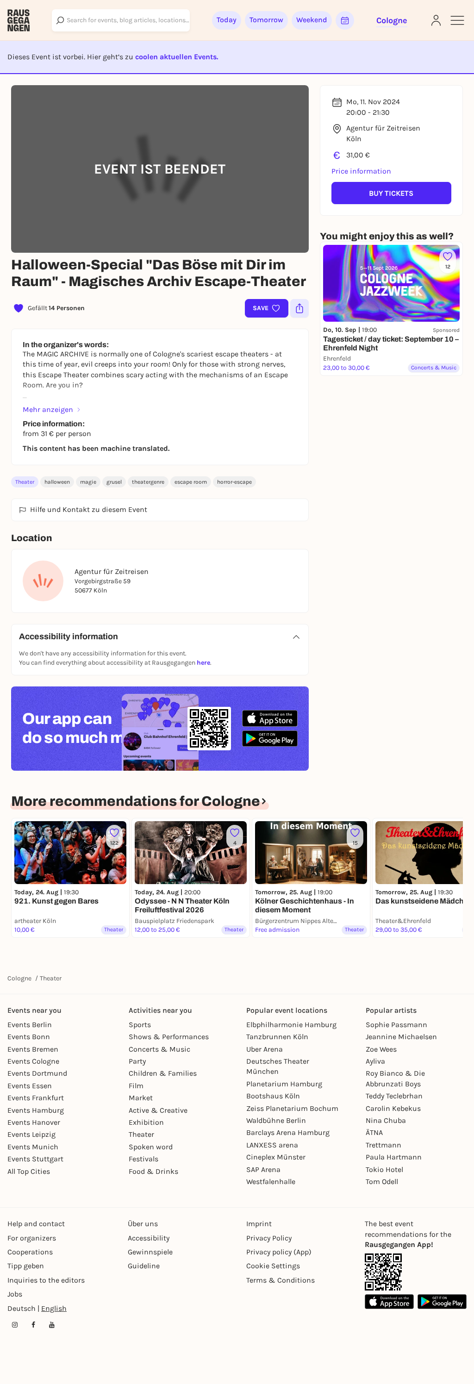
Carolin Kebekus (393, 1108)
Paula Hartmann (394, 1157)
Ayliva (375, 1061)
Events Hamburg (35, 1110)
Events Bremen (32, 1049)
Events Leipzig (31, 1134)
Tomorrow (266, 19)
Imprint (259, 1223)
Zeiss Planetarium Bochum (292, 1108)
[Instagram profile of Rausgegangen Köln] (14, 1324)
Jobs (14, 1294)
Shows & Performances (169, 1036)
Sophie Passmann (396, 1024)
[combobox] (121, 20)
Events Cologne (33, 1061)
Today (227, 19)
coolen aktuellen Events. (176, 56)
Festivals (143, 1158)
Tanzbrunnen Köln (277, 1036)
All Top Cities (28, 1171)
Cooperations (30, 1251)
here (203, 663)
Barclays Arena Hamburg (288, 1132)
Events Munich (32, 1146)
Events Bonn (28, 1036)
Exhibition (146, 1122)
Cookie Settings (273, 1265)
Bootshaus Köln (273, 1095)
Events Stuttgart (35, 1158)
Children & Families (163, 1073)
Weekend (311, 19)
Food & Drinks (153, 1171)
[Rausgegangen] (18, 20)
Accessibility (148, 1238)
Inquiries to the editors (46, 1280)
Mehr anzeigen (48, 409)
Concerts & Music (159, 1049)
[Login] (436, 20)
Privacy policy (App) (279, 1251)
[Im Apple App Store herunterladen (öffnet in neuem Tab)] (270, 718)
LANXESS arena (272, 1145)
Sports (140, 1024)
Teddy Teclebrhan (394, 1095)
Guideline (144, 1265)
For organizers (31, 1238)
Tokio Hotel (384, 1169)
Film (136, 1085)
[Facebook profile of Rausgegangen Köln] (33, 1324)
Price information (361, 171)
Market (141, 1097)
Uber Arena (264, 1049)
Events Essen (29, 1085)
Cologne (19, 978)
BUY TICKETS (391, 193)
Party (137, 1061)
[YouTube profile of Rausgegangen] (51, 1324)
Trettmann (383, 1145)
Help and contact (36, 1223)
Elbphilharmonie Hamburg (291, 1024)
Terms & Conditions (280, 1280)
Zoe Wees (381, 1049)
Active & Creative (158, 1110)
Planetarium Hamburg (284, 1083)
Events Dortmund (37, 1073)
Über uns (143, 1223)
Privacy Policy (269, 1238)
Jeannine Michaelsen (401, 1036)
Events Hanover (33, 1122)
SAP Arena (263, 1169)
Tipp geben (25, 1265)
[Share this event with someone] (299, 308)
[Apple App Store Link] (389, 1301)
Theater (24, 482)
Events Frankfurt (35, 1097)
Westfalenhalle (270, 1181)
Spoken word (151, 1146)
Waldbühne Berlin (276, 1120)
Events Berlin (29, 1024)
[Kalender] (345, 20)
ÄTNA (374, 1132)
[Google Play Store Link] (442, 1301)
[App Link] (383, 1271)
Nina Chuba (386, 1120)
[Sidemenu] (457, 20)
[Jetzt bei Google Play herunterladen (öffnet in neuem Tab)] (270, 738)
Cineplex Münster (276, 1157)
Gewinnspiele (150, 1251)
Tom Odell (382, 1181)
